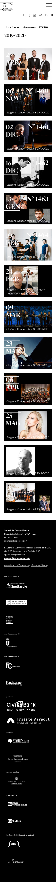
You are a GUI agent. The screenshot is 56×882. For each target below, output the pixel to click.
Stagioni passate (29, 26)
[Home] (9, 7)
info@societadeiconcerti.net (15, 540)
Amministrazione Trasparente (16, 564)
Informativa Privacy (39, 564)
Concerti (17, 26)
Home (8, 26)
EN (47, 15)
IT (52, 15)
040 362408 (12, 537)
